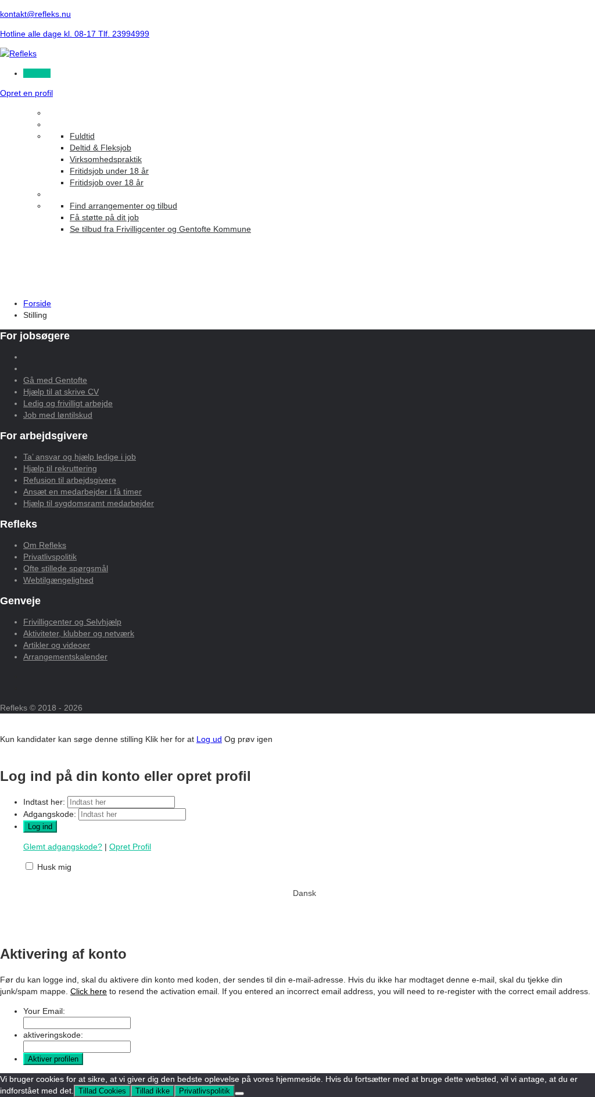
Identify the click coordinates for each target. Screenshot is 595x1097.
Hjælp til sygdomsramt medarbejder (88, 503)
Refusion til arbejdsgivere (69, 480)
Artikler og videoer (56, 645)
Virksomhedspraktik (106, 159)
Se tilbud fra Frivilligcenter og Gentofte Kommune (160, 229)
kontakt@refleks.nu (35, 14)
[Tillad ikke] (239, 1093)
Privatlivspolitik (50, 556)
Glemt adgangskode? (62, 846)
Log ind (37, 73)
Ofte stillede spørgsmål (65, 568)
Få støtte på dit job (104, 217)
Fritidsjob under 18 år (109, 170)
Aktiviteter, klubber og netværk (78, 633)
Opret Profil (130, 846)
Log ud (209, 739)
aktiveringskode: (53, 1034)
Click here (88, 991)
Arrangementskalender (65, 656)
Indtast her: (44, 801)
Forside (37, 303)
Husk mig (54, 867)
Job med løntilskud (57, 415)
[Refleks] (18, 53)
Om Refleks (44, 545)
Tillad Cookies (102, 1091)
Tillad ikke (152, 1091)
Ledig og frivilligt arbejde (68, 403)
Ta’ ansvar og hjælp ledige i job (79, 456)
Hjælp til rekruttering (60, 468)
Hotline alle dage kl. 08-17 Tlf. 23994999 (74, 33)
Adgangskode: (49, 814)
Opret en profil (26, 93)
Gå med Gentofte (55, 380)
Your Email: (44, 1011)
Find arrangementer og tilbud (123, 205)
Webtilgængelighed (58, 580)
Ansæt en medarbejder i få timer (82, 491)
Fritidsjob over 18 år (107, 182)
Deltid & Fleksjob (100, 147)
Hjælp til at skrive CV (61, 391)
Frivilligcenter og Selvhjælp (72, 621)
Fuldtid (82, 136)
